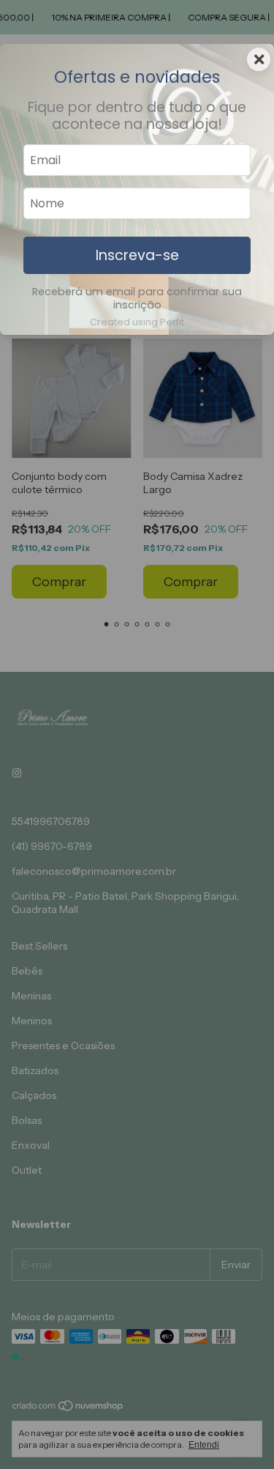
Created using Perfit (137, 322)
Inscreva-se (137, 255)
